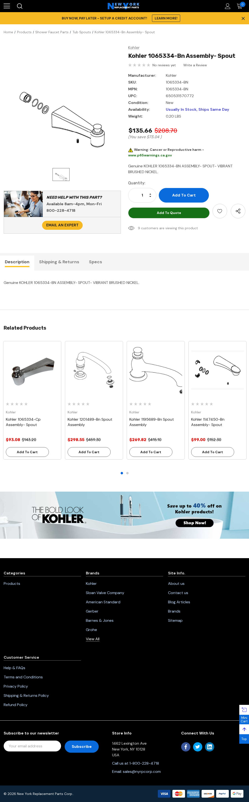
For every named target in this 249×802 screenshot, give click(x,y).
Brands (174, 611)
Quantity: (136, 183)
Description (17, 262)
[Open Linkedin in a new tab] (209, 746)
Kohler (91, 583)
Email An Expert (62, 225)
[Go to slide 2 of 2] (127, 473)
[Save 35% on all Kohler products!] (124, 514)
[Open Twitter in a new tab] (197, 746)
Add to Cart (27, 452)
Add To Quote (169, 213)
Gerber (92, 611)
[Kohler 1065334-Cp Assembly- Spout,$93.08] (32, 370)
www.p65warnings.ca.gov (150, 155)
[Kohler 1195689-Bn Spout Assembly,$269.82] (155, 370)
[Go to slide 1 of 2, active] (122, 473)
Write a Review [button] (195, 65)
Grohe (91, 629)
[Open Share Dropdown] (238, 211)
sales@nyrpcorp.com (142, 771)
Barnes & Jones (100, 620)
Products (12, 583)
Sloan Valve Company (105, 592)
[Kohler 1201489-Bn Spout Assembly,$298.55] (94, 370)
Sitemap (175, 620)
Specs (95, 262)
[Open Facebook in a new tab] (185, 746)
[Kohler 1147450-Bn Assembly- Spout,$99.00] (217, 370)
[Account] (227, 6)
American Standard (103, 602)
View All (92, 638)
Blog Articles (179, 602)
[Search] (19, 6)
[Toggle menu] (7, 6)
